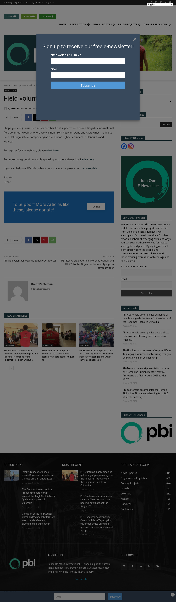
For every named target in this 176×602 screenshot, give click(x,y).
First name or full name (66, 55)
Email (54, 69)
